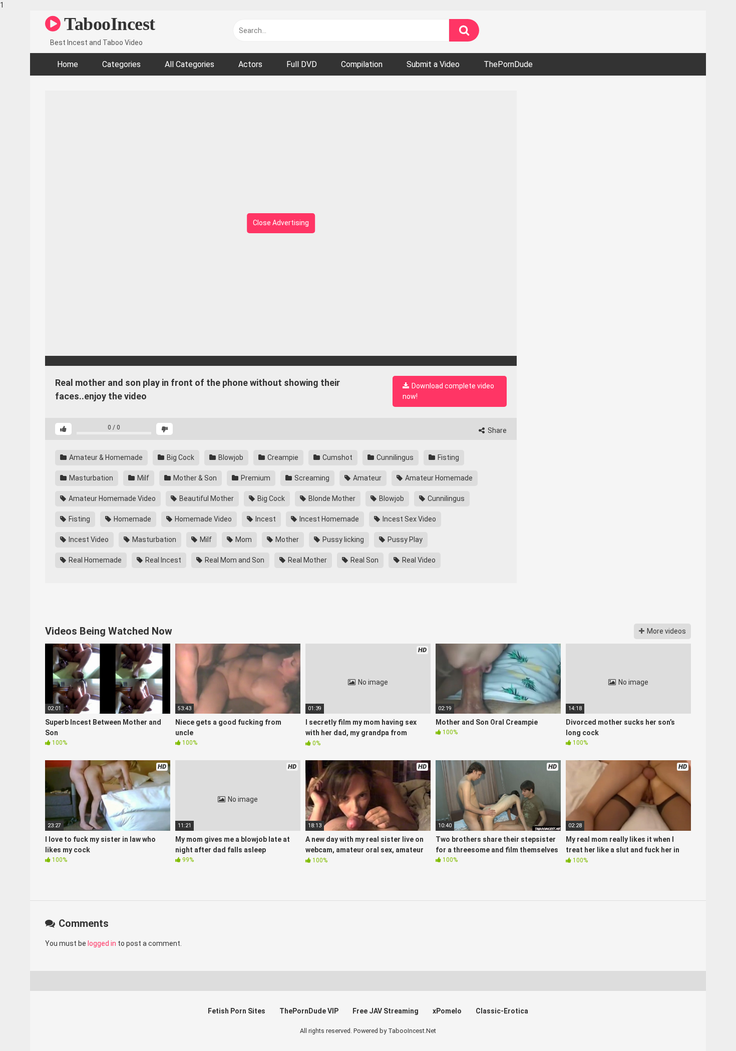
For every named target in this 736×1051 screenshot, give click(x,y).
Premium (254, 478)
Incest (265, 519)
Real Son (364, 560)
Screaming (311, 478)
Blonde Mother (331, 498)
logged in (102, 943)
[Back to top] (702, 1022)
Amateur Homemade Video (111, 498)
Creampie (282, 457)
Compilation (362, 64)
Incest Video (88, 540)
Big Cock (179, 457)
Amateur (366, 478)
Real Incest (162, 560)
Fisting (447, 457)
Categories (121, 64)
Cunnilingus (394, 457)
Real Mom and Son (233, 560)
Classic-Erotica (502, 1011)
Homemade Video (202, 519)
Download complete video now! (448, 391)
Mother (286, 540)
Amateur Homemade (438, 478)
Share (496, 430)
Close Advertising (281, 223)
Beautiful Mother (206, 498)
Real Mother (306, 560)
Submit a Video (433, 64)
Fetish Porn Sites (236, 1011)
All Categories (189, 64)
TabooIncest (108, 24)
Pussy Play (404, 540)
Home (67, 64)
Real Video (418, 560)
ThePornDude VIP (308, 1011)
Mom (243, 540)
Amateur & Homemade (105, 457)
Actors (250, 64)
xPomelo (447, 1011)
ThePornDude (508, 64)
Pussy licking (342, 540)
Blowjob (230, 457)
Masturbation (90, 478)
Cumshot (336, 457)
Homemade (131, 519)
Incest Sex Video (408, 519)
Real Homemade (94, 560)
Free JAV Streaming (385, 1011)
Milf (142, 478)
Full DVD (301, 64)
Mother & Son (194, 478)
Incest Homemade (328, 519)
